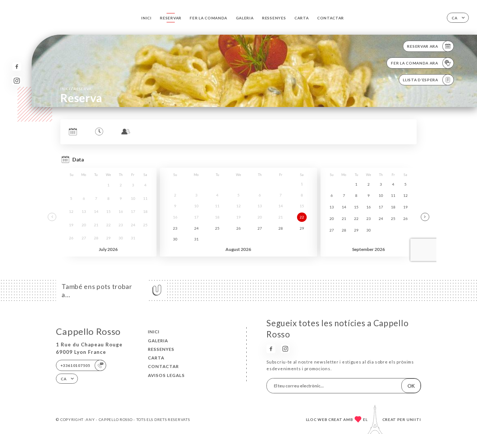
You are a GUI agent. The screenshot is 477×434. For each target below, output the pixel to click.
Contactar (330, 18)
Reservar (170, 18)
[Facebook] (16, 66)
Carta (301, 18)
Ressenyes (274, 18)
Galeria (245, 18)
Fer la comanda (208, 18)
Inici (146, 18)
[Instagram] (16, 80)
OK (411, 386)
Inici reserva (76, 88)
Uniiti (414, 419)
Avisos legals (166, 375)
